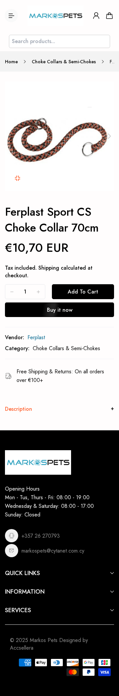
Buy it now (59, 310)
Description (18, 409)
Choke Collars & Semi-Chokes (64, 61)
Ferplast (36, 337)
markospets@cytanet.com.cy (52, 551)
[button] (10, 136)
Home (11, 61)
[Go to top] (107, 662)
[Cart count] (109, 15)
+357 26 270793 (40, 536)
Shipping (48, 268)
